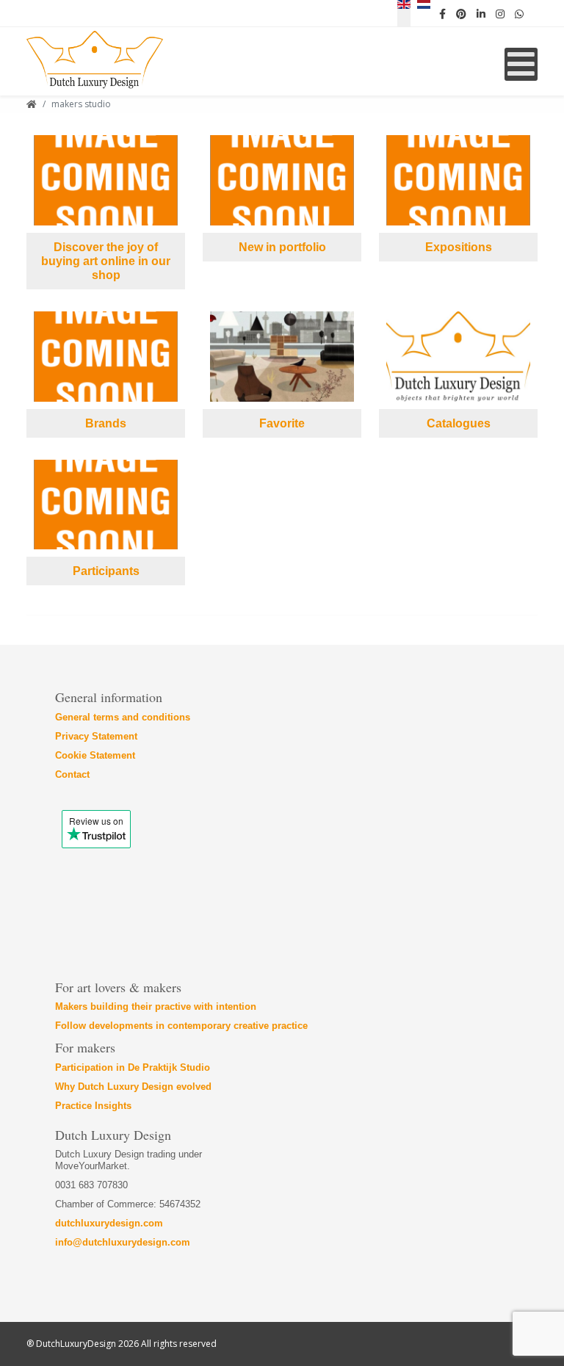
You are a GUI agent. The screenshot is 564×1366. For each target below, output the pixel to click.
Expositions (458, 247)
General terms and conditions (122, 717)
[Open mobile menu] (521, 64)
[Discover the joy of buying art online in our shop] (106, 180)
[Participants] (106, 505)
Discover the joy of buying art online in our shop (105, 261)
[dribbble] (500, 13)
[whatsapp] (519, 13)
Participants (106, 571)
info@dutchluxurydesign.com (122, 1242)
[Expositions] (458, 180)
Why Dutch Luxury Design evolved (133, 1086)
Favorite (282, 423)
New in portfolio (282, 247)
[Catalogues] (458, 356)
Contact (72, 774)
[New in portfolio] (282, 180)
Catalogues (459, 423)
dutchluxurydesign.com (109, 1223)
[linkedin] (481, 13)
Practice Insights (93, 1105)
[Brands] (106, 356)
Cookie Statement (95, 755)
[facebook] (442, 13)
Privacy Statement (96, 736)
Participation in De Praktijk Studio (132, 1067)
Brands (105, 423)
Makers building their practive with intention (155, 1006)
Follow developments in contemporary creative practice (181, 1025)
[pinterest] (461, 13)
